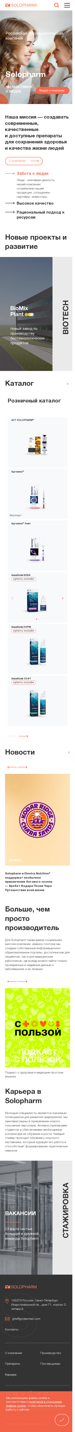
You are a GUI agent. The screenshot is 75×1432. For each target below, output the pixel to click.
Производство (50, 1353)
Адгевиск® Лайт (21, 524)
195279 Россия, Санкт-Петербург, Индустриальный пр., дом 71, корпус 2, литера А (39, 1304)
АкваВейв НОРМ (21, 627)
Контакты (11, 1329)
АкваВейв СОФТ (21, 679)
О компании (18, 161)
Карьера (10, 1374)
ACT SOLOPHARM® (22, 420)
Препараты (12, 1364)
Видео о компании (51, 90)
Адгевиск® (17, 472)
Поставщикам (50, 1364)
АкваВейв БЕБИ (20, 575)
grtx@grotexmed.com (26, 1319)
